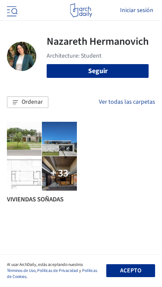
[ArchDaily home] (81, 10)
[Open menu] (11, 10)
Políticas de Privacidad (57, 271)
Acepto (130, 270)
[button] (27, 102)
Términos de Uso (21, 271)
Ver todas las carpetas (127, 102)
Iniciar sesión (136, 10)
